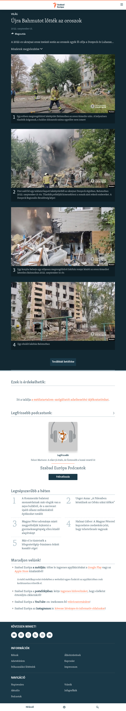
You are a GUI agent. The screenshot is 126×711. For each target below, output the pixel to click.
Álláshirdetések (72, 655)
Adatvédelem (18, 661)
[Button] (18, 35)
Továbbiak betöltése (63, 362)
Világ (14, 14)
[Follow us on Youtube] (14, 635)
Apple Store (22, 571)
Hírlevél (30, 707)
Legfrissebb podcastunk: (31, 413)
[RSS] (35, 635)
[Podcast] (42, 635)
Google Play (95, 567)
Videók (68, 685)
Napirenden (17, 685)
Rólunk (14, 655)
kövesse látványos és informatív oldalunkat (80, 608)
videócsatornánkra (79, 602)
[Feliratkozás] (49, 635)
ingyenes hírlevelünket (74, 591)
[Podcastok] (64, 707)
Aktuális (15, 691)
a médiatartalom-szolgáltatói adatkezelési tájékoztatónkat (70, 399)
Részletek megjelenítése (25, 49)
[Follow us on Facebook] (21, 635)
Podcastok (16, 696)
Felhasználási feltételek (23, 667)
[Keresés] (97, 707)
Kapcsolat (69, 661)
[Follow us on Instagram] (28, 635)
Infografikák (70, 691)
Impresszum (70, 667)
